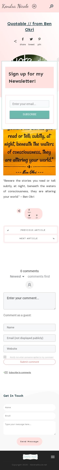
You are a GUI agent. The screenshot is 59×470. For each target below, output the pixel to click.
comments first (39, 276)
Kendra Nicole (15, 6)
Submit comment (29, 361)
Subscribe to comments (20, 372)
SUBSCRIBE (29, 114)
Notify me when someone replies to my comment (31, 357)
